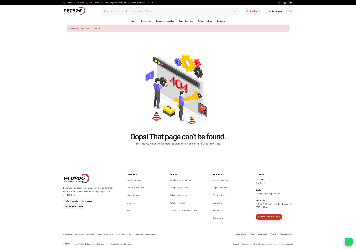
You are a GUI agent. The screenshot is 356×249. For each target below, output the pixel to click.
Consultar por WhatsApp (269, 216)
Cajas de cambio (220, 187)
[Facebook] (279, 3)
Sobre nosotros (205, 21)
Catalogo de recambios (180, 180)
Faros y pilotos (219, 195)
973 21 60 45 (261, 183)
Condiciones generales (84, 234)
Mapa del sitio (133, 195)
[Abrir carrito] (289, 11)
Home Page (214, 143)
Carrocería (217, 203)
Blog (129, 210)
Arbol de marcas (177, 203)
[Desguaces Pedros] (74, 10)
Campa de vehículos (165, 21)
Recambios (146, 21)
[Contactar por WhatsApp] (349, 242)
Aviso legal (67, 234)
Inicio (133, 21)
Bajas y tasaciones (178, 195)
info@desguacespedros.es (268, 193)
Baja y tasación (186, 21)
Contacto (221, 21)
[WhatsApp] (291, 3)
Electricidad (218, 210)
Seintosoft (128, 244)
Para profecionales (135, 187)
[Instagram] (285, 3)
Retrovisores (218, 218)
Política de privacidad (105, 234)
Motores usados (220, 180)
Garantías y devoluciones (145, 234)
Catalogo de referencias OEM (183, 210)
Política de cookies (124, 234)
